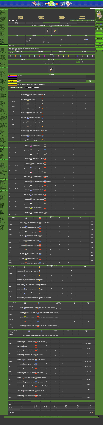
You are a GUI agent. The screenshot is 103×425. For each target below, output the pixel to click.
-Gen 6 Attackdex (2, 23)
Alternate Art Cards (2, 194)
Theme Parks (1, 40)
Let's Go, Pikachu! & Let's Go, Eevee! (3, 86)
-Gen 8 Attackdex (2, 24)
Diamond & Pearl (2, 110)
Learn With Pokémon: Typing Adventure (3, 108)
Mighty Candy (44, 63)
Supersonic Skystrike (11, 309)
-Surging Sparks (2, 203)
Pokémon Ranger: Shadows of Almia (3, 117)
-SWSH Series (1, 209)
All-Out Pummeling (11, 306)
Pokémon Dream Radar (2, 102)
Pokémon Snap (1, 135)
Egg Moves (92, 20)
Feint (12, 132)
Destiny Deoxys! (2, 165)
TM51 (9, 183)
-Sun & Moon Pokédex (2, 15)
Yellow (0, 134)
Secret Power (10, 343)
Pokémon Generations (2, 57)
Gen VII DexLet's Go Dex (51, 22)
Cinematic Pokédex (2, 29)
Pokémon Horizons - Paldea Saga (4, 54)
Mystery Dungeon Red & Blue (3, 126)
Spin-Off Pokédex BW (2, 28)
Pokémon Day (1, 38)
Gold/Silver (1, 130)
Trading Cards (4, 190)
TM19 (9, 157)
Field (82, 62)
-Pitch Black (1, 197)
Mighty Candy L (49, 63)
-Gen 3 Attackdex (2, 21)
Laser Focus (10, 299)
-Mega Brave (1, 220)
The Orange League (2, 48)
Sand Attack (13, 101)
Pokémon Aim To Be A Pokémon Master (3, 53)
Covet (9, 239)
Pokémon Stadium (2, 137)
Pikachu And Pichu (2, 181)
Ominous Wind (10, 361)
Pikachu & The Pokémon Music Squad (3, 189)
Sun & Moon (1, 84)
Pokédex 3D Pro (2, 107)
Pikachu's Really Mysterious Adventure (3, 187)
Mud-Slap (10, 242)
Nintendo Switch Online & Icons (3, 144)
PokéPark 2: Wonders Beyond (3, 105)
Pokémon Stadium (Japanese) (3, 136)
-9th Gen (1, 32)
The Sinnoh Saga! (2, 50)
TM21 (9, 160)
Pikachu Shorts (4, 179)
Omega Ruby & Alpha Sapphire (3, 91)
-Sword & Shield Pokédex (3, 16)
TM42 (9, 170)
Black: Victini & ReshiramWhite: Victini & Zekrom (3, 170)
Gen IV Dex (16, 23)
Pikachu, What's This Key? (3, 188)
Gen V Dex (86, 22)
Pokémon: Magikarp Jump (3, 87)
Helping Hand (10, 291)
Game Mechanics (2, 30)
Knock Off (13, 114)
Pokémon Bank (1, 92)
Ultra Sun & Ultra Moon (2, 85)
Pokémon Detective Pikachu (3, 178)
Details (90, 80)
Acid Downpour (10, 311)
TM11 (9, 152)
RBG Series (1, 151)
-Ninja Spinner (1, 218)
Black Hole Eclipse (11, 327)
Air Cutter (13, 119)
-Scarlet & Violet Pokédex (3, 18)
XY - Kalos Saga (2, 51)
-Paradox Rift (1, 206)
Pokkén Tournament (2, 98)
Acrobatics (13, 129)
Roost (15, 157)
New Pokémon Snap (2, 82)
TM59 (9, 188)
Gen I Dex (68, 23)
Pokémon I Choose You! (2, 175)
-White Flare (1, 201)
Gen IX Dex (16, 22)
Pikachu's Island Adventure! (3, 184)
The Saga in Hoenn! (2, 49)
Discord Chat (1, 41)
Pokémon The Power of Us (3, 176)
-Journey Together (2, 202)
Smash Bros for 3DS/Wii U (3, 99)
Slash (13, 116)
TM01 (9, 144)
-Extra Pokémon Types (2, 192)
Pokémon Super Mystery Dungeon (3, 96)
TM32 (9, 165)
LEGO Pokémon (2, 39)
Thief (15, 178)
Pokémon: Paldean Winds (3, 59)
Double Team (16, 165)
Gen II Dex (51, 23)
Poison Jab (13, 96)
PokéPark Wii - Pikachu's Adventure (3, 115)
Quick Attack (10, 229)
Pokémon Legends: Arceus (3, 78)
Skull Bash (10, 397)
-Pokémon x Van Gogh (2, 37)
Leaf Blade (10, 247)
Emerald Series (1, 154)
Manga (3, 147)
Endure (9, 353)
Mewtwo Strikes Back (2, 161)
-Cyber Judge (1, 228)
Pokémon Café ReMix (2, 73)
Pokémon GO (1, 79)
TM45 (9, 175)
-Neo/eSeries (1, 212)
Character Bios (1, 47)
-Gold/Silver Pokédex (2, 12)
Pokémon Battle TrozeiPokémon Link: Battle (3, 93)
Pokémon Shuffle (2, 95)
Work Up (16, 144)
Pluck (9, 348)
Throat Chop (10, 296)
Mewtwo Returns (2, 163)
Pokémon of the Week (2, 31)
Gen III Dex (34, 23)
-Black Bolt (1, 200)
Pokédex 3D (1, 106)
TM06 (9, 147)
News (0, 10)
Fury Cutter (13, 106)
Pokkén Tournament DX (2, 88)
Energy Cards (1, 193)
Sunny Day (16, 152)
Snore (9, 278)
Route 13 (21, 80)
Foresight (10, 221)
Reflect (9, 392)
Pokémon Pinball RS (2, 125)
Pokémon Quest (2, 89)
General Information (2, 148)
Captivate (10, 356)
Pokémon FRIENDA (2, 146)
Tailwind (10, 286)
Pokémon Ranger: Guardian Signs (3, 112)
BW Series (1, 156)
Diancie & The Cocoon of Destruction (3, 173)
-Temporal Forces (2, 205)
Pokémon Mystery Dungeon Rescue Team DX (3, 80)
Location (77, 20)
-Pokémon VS (1, 229)
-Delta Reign (1, 196)
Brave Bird (13, 93)
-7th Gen (1, 33)
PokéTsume (1, 66)
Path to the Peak (2, 60)
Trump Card (10, 255)
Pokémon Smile (2, 81)
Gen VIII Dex (34, 22)
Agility (13, 124)
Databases (4, 9)
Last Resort (10, 273)
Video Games (4, 67)
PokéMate (1, 129)
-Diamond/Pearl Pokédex (3, 13)
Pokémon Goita (1, 145)
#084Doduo (90, 412)
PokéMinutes (1, 61)
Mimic (9, 376)
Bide (9, 394)
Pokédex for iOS (2, 109)
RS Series (1, 153)
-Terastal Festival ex (2, 224)
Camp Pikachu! (1, 182)
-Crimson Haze (1, 227)
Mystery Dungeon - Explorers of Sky (3, 116)
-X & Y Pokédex (2, 14)
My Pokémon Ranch (2, 119)
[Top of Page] (98, 416)
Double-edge (10, 374)
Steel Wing (16, 183)
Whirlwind (10, 384)
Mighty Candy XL (54, 63)
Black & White (1, 101)
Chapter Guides (2, 150)
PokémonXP (1, 35)
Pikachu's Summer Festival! (3, 183)
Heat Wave (10, 283)
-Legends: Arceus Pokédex (3, 17)
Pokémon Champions (2, 71)
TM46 (9, 178)
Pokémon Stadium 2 (2, 131)
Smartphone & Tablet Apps (3, 142)
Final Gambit (10, 263)
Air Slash (13, 137)
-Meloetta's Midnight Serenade (3, 171)
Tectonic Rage (10, 314)
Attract (15, 175)
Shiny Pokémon (2, 56)
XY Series (1, 157)
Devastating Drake (11, 334)
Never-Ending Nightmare (12, 331)
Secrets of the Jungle (2, 177)
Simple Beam (10, 257)
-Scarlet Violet (1, 208)
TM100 (9, 214)
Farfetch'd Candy (59, 63)
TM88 (9, 206)
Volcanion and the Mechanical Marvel (3, 174)
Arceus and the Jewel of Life (3, 168)
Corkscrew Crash (11, 319)
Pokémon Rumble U (2, 103)
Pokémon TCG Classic (2, 195)
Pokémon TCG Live (2, 83)
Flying (82, 61)
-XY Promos (1, 216)
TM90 (9, 211)
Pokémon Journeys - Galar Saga (3, 52)
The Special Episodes (2, 55)
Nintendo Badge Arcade (2, 100)
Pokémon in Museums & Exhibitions (3, 36)
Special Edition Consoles (3, 141)
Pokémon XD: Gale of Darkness (3, 123)
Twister (9, 366)
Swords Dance (16, 193)
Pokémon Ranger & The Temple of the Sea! (3, 166)
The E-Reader (1, 128)
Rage (9, 389)
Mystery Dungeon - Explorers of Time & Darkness (3, 118)
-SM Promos (1, 215)
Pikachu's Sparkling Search (3, 186)
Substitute (16, 211)
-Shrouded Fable (2, 204)
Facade (16, 170)
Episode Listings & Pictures (3, 46)
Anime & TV (3, 45)
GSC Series (1, 152)
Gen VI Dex (68, 22)
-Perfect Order (1, 198)
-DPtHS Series (1, 211)
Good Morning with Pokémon (3, 62)
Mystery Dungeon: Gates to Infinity (3, 104)
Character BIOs (2, 149)
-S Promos (1, 231)
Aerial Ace (13, 111)
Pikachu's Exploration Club (3, 185)
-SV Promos (1, 214)
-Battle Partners (2, 223)
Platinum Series (2, 155)
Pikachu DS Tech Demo (2, 127)
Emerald (1, 122)
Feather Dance (10, 234)
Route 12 (18, 80)
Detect (9, 379)
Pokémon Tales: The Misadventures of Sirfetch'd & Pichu (3, 65)
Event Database (2, 42)
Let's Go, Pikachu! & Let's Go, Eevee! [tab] (31, 87)
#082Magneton (13, 412)
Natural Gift (10, 358)
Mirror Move (10, 224)
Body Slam (10, 371)
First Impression (11, 260)
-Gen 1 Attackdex (2, 20)
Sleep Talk (16, 206)
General (73, 20)
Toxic (15, 147)
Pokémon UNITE (2, 74)
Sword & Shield (1, 77)
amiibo (1, 143)
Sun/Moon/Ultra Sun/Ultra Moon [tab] (16, 87)
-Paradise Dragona (2, 225)
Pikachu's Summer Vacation (3, 180)
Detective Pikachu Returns (3, 75)
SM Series (1, 158)
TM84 (9, 201)
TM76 (9, 196)
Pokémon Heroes (2, 164)
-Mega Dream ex (2, 219)
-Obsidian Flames (2, 207)
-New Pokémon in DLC (2, 43)
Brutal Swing (16, 188)
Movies (3, 159)
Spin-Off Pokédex (2, 27)
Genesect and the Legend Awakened (3, 172)
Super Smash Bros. (2, 138)
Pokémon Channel (2, 124)
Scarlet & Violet (1, 70)
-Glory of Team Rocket (2, 222)
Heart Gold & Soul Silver (2, 111)
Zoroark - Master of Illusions (3, 169)
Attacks (82, 20)
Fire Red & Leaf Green (2, 121)
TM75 (9, 193)
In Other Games (2, 140)
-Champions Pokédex (2, 19)
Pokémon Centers (2, 34)
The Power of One (2, 162)
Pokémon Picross (2, 97)
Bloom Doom (10, 324)
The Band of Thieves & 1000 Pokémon (3, 94)
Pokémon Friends (2, 72)
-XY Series (1, 210)
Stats (87, 20)
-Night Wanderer (2, 226)
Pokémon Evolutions (2, 58)
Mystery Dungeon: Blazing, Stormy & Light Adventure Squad (3, 114)
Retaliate (10, 340)
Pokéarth (1, 26)
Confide (16, 214)
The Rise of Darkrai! (2, 167)
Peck (12, 98)
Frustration (16, 160)
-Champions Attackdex (2, 25)
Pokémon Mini (1, 132)
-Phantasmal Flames (2, 199)
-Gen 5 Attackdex (2, 22)
